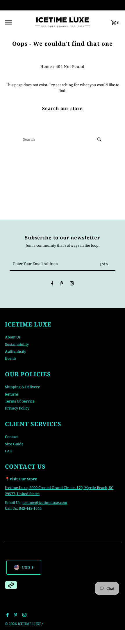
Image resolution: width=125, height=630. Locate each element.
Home (46, 66)
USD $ (28, 567)
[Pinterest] (61, 284)
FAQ (8, 450)
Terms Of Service (20, 401)
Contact (11, 436)
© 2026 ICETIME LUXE (23, 623)
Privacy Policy (17, 408)
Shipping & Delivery (22, 386)
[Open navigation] (17, 22)
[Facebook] (52, 284)
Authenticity (15, 351)
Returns (12, 394)
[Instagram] (72, 284)
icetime (28, 502)
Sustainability (17, 344)
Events (11, 358)
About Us (13, 337)
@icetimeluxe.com (51, 502)
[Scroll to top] (112, 614)
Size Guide (14, 444)
